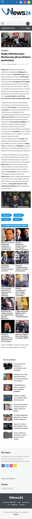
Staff (19, 502)
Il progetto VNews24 (9, 502)
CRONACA (4, 50)
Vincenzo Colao (12, 64)
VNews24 (16, 497)
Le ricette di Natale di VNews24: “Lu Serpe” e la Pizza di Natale (21, 417)
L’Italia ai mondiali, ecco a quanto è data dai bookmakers (20, 398)
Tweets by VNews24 (8, 479)
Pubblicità (14, 504)
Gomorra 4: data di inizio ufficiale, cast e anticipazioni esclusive (21, 426)
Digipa (16, 514)
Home (3, 345)
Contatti (22, 504)
